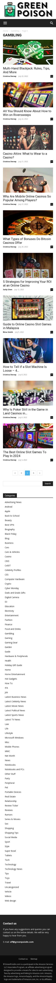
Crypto (8, 583)
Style (7, 846)
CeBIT (8, 565)
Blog (7, 538)
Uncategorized (12, 887)
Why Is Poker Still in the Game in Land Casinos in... (25, 411)
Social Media (11, 837)
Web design (10, 900)
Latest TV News (12, 719)
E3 (6, 601)
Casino (8, 556)
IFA (6, 687)
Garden (8, 647)
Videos (8, 896)
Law (7, 724)
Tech (7, 859)
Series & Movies (12, 819)
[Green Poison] (28, 9)
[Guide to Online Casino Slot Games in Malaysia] (28, 308)
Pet (6, 787)
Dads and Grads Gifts (15, 592)
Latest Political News (15, 710)
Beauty (8, 520)
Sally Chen (7, 289)
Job (6, 692)
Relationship (11, 801)
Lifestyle (9, 733)
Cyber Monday (12, 588)
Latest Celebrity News (15, 701)
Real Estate (10, 796)
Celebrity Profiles (13, 570)
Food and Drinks (13, 629)
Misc (7, 742)
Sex (6, 823)
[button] (5, 23)
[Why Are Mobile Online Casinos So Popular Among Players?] (28, 180)
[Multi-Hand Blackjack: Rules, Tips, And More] (28, 52)
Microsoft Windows (14, 737)
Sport (7, 841)
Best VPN (9, 524)
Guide (7, 651)
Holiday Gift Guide (13, 665)
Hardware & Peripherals (16, 656)
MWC (7, 751)
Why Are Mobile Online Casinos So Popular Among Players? (27, 198)
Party (7, 778)
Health (8, 660)
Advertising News (13, 502)
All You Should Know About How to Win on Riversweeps (27, 113)
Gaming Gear (11, 642)
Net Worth (10, 755)
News (7, 760)
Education (9, 606)
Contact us (23, 959)
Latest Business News (15, 696)
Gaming (8, 638)
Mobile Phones (12, 746)
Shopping (9, 828)
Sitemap (33, 959)
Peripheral (9, 782)
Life (6, 728)
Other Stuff (10, 773)
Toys (7, 878)
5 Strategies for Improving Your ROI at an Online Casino (27, 283)
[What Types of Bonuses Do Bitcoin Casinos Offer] (28, 222)
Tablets (8, 855)
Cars (7, 547)
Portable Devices (13, 792)
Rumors (8, 814)
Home (5, 31)
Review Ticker (11, 805)
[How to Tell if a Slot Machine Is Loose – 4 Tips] (28, 350)
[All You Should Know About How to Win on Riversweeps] (28, 94)
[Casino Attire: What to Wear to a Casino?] (28, 137)
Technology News (13, 869)
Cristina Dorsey (9, 76)
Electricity (9, 610)
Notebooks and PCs (14, 769)
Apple (7, 511)
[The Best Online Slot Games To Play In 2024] (28, 435)
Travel (8, 882)
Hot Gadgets (11, 678)
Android (8, 506)
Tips (7, 873)
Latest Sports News (14, 715)
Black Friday (10, 533)
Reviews (9, 810)
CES (7, 574)
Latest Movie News (14, 705)
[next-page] (39, 473)
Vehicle (8, 891)
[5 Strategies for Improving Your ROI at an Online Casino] (28, 265)
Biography (10, 529)
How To (9, 683)
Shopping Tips (11, 832)
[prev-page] (15, 473)
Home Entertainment (15, 674)
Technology (10, 864)
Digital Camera (12, 597)
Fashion (8, 619)
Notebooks (10, 764)
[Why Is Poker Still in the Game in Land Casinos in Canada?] (28, 393)
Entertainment (12, 615)
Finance (8, 624)
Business (9, 542)
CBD (7, 561)
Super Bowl (10, 850)
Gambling (15, 31)
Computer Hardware (14, 579)
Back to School (12, 515)
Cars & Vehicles (12, 552)
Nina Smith (8, 332)
